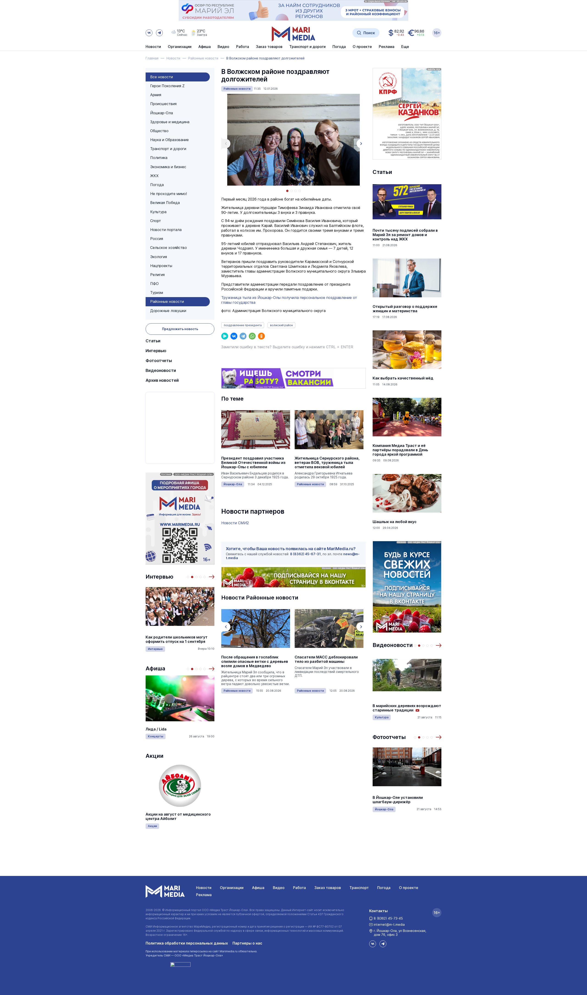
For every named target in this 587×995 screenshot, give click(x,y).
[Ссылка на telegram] (159, 32)
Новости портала (166, 229)
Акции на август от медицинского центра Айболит (178, 816)
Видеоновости (161, 370)
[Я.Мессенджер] (224, 336)
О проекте (408, 887)
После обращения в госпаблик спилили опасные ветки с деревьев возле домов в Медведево (254, 661)
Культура (158, 211)
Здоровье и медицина (169, 122)
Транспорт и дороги (168, 148)
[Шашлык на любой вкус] (407, 493)
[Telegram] (243, 336)
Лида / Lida (156, 729)
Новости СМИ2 (235, 523)
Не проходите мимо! (168, 193)
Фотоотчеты (159, 360)
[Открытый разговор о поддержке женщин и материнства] (407, 278)
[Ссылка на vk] (149, 32)
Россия (156, 238)
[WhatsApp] (252, 336)
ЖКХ (154, 175)
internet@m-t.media (389, 924)
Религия (157, 274)
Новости (153, 47)
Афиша (155, 668)
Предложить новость (180, 329)
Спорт (155, 220)
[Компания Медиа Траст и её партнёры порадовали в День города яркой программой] (407, 417)
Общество (159, 130)
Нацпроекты (161, 265)
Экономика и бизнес (168, 166)
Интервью (156, 350)
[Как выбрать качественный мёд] (407, 350)
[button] (211, 577)
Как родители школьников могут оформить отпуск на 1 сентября (177, 639)
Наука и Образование (169, 139)
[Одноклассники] (261, 336)
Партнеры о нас (247, 943)
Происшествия (163, 103)
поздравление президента (243, 325)
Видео (223, 47)
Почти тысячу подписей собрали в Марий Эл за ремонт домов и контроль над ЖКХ (405, 234)
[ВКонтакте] (233, 336)
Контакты (378, 911)
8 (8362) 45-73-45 (388, 918)
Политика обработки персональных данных (187, 943)
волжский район (281, 325)
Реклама (204, 894)
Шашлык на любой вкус (395, 522)
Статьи (153, 340)
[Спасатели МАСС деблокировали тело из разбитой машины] (329, 629)
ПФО (154, 283)
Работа (242, 47)
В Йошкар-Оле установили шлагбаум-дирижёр (398, 799)
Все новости (161, 77)
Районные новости (167, 301)
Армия (155, 94)
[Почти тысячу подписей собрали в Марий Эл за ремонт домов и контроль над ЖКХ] (407, 202)
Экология (158, 256)
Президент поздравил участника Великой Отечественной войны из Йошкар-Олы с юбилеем (253, 462)
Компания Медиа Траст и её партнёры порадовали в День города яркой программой (400, 450)
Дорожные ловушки (168, 310)
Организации (232, 887)
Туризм (156, 292)
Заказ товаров (327, 887)
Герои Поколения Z (167, 86)
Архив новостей (162, 380)
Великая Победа (165, 202)
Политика (158, 157)
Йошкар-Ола (161, 113)
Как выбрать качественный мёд (403, 378)
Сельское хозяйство (168, 247)
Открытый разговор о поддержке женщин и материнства (405, 308)
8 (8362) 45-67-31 (305, 554)
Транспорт (359, 887)
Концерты (155, 736)
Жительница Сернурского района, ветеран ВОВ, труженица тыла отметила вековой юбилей (327, 462)
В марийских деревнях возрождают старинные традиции (407, 708)
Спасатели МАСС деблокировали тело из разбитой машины (326, 659)
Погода (157, 184)
